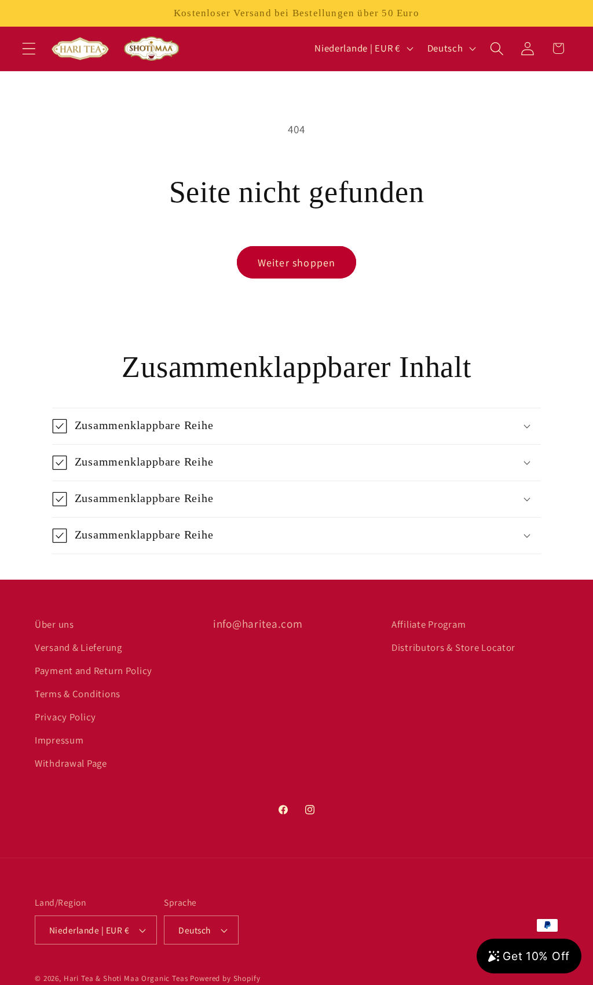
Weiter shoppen (297, 262)
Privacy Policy (65, 717)
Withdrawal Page (71, 763)
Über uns (54, 624)
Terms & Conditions (77, 693)
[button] (29, 48)
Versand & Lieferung (78, 647)
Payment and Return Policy (93, 670)
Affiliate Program (428, 624)
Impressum (59, 740)
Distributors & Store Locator (453, 647)
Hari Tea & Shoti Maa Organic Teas (126, 978)
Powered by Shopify (225, 978)
